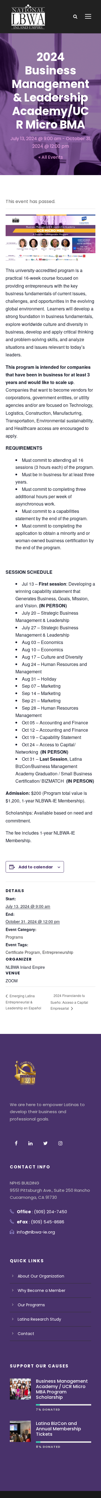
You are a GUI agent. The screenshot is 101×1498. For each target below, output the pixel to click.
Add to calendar (36, 867)
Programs (14, 937)
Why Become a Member (41, 1290)
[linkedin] (30, 1143)
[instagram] (60, 1143)
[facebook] (16, 1143)
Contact (26, 1333)
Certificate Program (23, 952)
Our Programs (31, 1305)
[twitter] (45, 1143)
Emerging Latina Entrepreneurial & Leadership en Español (23, 1002)
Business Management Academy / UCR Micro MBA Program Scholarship (62, 1389)
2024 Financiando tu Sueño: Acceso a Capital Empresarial (69, 1002)
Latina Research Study (39, 1319)
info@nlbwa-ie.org (36, 1232)
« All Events (50, 157)
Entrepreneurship (57, 952)
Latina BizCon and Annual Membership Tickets (58, 1428)
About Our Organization (41, 1276)
